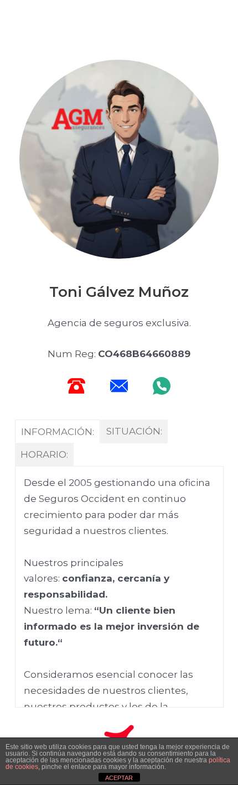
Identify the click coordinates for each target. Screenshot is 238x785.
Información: (57, 431)
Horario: (44, 454)
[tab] (58, 431)
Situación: (134, 431)
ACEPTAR (119, 777)
